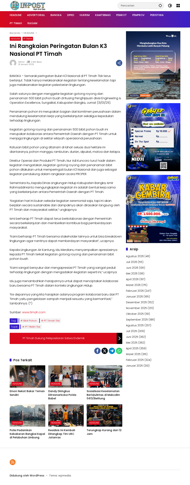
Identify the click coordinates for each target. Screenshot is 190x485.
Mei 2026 (131, 273)
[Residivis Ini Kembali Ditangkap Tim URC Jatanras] (66, 415)
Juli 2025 (131, 331)
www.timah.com (33, 312)
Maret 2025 (133, 354)
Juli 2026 (131, 262)
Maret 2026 (133, 285)
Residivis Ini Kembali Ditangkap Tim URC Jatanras (61, 434)
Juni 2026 (132, 268)
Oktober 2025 (135, 314)
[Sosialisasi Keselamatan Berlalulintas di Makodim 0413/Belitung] (104, 376)
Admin (21, 62)
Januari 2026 (134, 296)
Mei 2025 (131, 343)
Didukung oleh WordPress (27, 475)
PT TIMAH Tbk (32, 327)
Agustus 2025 (135, 325)
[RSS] (13, 462)
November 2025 (136, 308)
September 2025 (137, 319)
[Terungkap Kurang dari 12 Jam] (104, 415)
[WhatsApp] (119, 351)
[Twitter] (104, 351)
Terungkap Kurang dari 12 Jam (104, 432)
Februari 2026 (135, 291)
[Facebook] (97, 351)
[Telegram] (112, 351)
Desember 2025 (136, 302)
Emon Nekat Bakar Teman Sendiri (27, 393)
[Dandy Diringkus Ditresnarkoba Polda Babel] (66, 376)
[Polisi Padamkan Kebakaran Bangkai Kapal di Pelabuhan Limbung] (27, 415)
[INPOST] (28, 5)
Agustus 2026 (135, 256)
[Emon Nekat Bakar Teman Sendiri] (27, 376)
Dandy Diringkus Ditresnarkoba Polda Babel (62, 394)
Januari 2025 (134, 366)
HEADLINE (15, 38)
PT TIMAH (27, 38)
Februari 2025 (135, 360)
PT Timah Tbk (52, 320)
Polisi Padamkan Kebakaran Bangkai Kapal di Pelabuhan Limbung (27, 434)
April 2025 (132, 348)
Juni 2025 (132, 337)
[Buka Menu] (178, 5)
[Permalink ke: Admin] (14, 63)
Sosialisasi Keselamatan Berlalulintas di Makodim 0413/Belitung (103, 394)
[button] (160, 5)
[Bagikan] (119, 63)
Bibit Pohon (30, 320)
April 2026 (132, 279)
